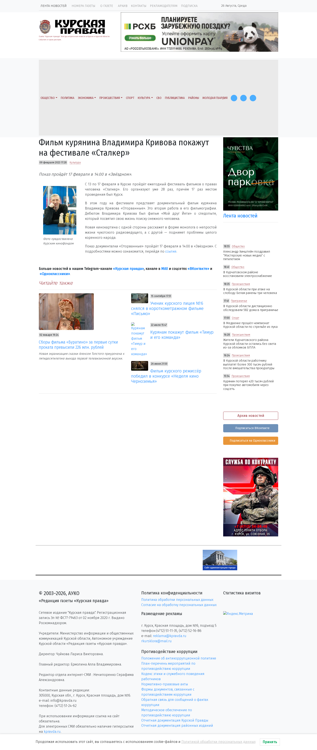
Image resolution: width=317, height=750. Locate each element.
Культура (144, 98)
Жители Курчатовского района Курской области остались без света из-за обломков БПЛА (249, 343)
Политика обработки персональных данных (177, 600)
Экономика (86, 98)
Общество (48, 98)
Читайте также (56, 283)
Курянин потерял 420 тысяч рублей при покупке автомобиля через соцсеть (248, 385)
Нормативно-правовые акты (164, 684)
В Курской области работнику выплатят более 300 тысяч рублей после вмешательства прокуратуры (248, 364)
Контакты (138, 6)
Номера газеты (83, 6)
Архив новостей (250, 416)
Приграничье (239, 300)
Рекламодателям (163, 6)
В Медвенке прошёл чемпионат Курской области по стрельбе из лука (250, 325)
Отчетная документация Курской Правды (174, 720)
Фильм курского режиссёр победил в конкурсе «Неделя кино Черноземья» (166, 376)
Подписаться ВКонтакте (252, 428)
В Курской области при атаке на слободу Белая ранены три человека (250, 291)
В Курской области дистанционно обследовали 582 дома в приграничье (250, 308)
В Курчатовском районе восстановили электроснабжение (247, 274)
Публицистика (175, 98)
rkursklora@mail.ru (156, 641)
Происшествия (109, 98)
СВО (159, 98)
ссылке (170, 251)
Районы (193, 98)
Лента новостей (54, 6)
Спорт (130, 98)
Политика (67, 98)
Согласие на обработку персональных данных (179, 605)
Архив (122, 6)
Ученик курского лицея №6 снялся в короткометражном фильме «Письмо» (167, 308)
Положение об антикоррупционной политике (178, 658)
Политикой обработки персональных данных (218, 742)
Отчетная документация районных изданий (177, 725)
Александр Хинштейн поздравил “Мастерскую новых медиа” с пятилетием (246, 255)
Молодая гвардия (215, 98)
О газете (106, 6)
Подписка (189, 6)
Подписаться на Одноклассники (252, 440)
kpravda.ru (52, 732)
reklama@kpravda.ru (169, 636)
